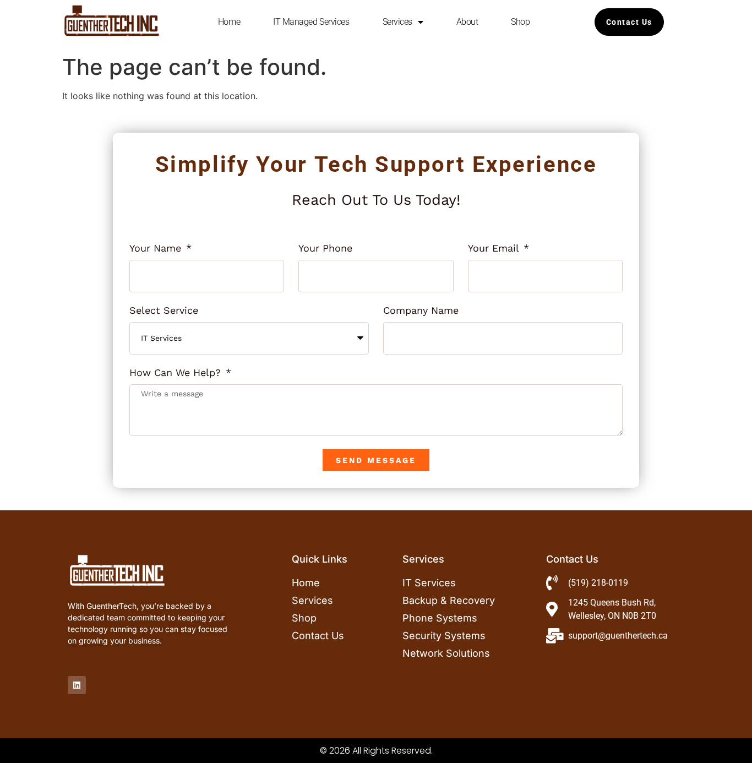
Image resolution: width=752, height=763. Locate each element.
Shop (520, 22)
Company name (421, 311)
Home (229, 22)
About (467, 22)
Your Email (495, 248)
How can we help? (176, 373)
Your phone (325, 248)
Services (397, 22)
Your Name (156, 248)
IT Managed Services (311, 22)
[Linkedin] (77, 685)
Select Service (163, 311)
